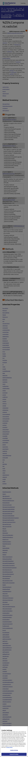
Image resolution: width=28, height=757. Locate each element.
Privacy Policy (9, 747)
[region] (14, 741)
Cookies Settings (14, 750)
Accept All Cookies (14, 754)
